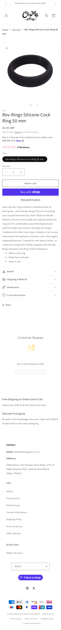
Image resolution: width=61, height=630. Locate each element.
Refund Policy (13, 505)
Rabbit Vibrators (14, 553)
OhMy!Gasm (18, 614)
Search (9, 491)
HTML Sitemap (13, 533)
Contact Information (16, 512)
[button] (6, 15)
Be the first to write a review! (30, 372)
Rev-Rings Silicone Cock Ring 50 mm (25, 159)
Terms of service (31, 619)
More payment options (30, 199)
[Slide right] (37, 104)
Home (5, 29)
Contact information (31, 623)
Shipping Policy (14, 519)
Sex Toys (16, 29)
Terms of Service (14, 526)
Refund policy (48, 614)
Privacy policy (16, 619)
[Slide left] (23, 104)
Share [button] (8, 304)
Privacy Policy (13, 498)
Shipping (17, 132)
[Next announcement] (55, 3)
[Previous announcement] (5, 3)
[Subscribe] (46, 566)
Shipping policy (47, 619)
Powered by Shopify (32, 614)
